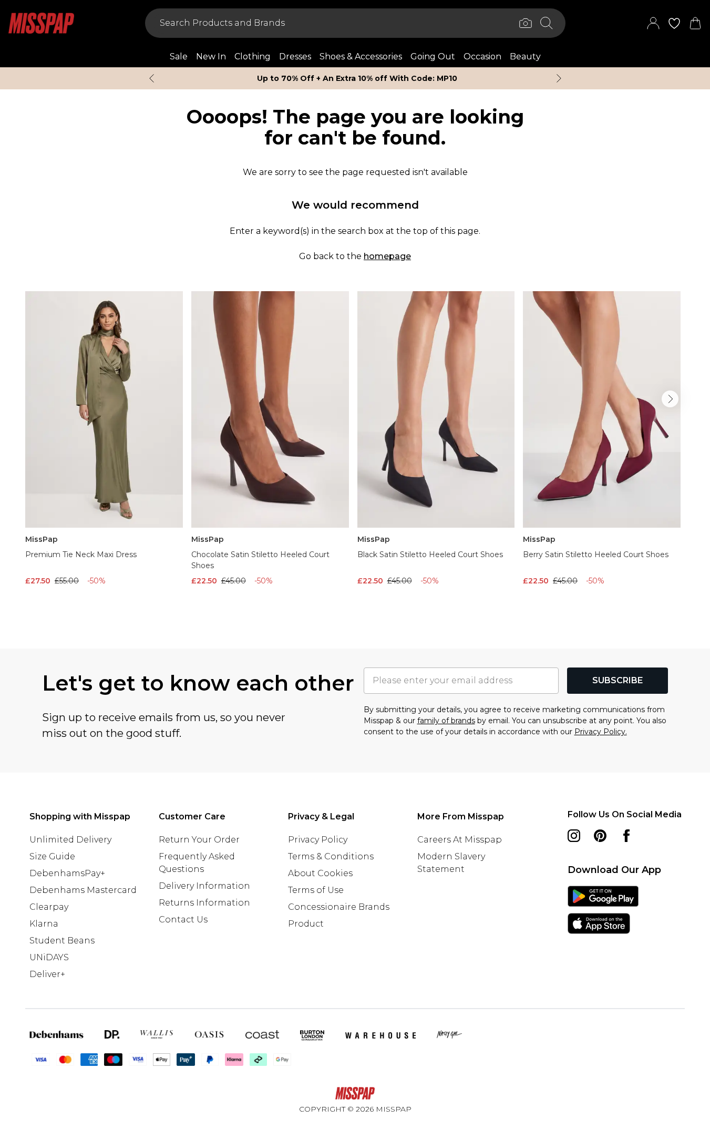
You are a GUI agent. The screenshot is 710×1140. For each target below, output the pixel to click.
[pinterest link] (600, 835)
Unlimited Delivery (70, 840)
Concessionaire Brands (338, 907)
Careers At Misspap (459, 840)
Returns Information (204, 903)
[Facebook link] (626, 835)
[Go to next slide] (670, 399)
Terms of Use (316, 890)
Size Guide (52, 856)
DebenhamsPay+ (67, 873)
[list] (355, 453)
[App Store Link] (603, 910)
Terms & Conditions (331, 856)
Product (306, 924)
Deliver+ (47, 974)
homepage (387, 256)
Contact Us (183, 920)
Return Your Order (199, 840)
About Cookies (320, 873)
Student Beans (62, 941)
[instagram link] (574, 835)
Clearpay (48, 907)
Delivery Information (204, 886)
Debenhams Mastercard (83, 890)
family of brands (446, 720)
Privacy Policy (317, 840)
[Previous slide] (151, 78)
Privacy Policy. (600, 731)
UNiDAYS (49, 957)
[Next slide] (558, 78)
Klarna (43, 924)
